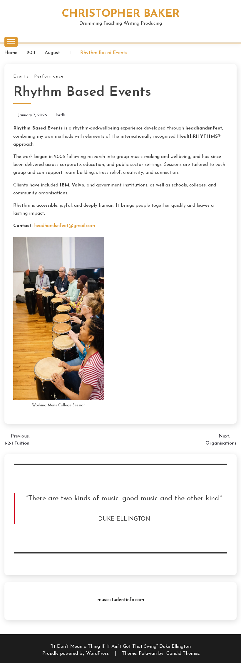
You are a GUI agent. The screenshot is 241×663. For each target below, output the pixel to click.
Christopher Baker (121, 14)
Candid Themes (182, 653)
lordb (60, 115)
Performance (49, 76)
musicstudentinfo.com (120, 600)
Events (21, 76)
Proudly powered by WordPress (76, 653)
